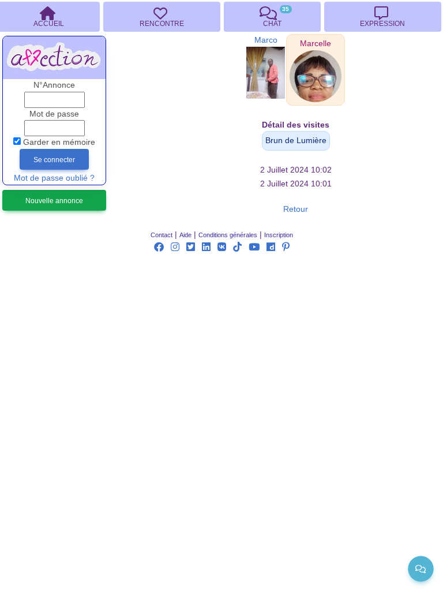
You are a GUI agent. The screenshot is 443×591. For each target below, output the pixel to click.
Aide (185, 234)
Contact (161, 234)
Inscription (278, 234)
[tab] (161, 17)
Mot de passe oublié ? (54, 178)
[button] (315, 43)
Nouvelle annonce (54, 201)
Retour (295, 209)
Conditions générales (227, 234)
